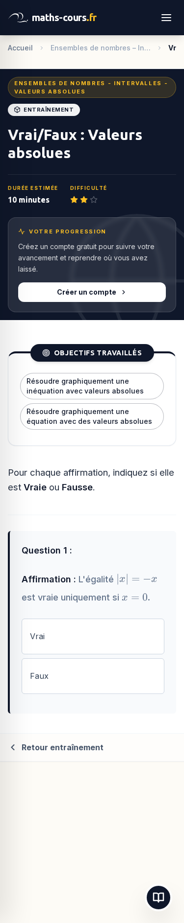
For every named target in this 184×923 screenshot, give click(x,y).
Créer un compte (86, 292)
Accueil (20, 48)
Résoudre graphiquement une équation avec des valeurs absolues (89, 416)
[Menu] (166, 17)
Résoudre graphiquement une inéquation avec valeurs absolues (85, 386)
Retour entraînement (63, 747)
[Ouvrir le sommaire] (158, 897)
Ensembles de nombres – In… (101, 48)
